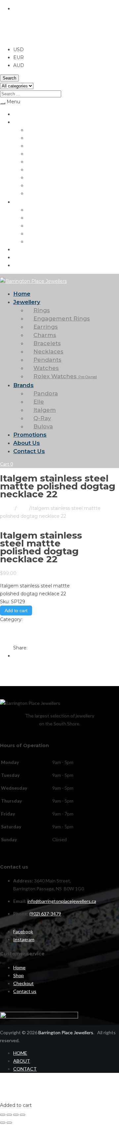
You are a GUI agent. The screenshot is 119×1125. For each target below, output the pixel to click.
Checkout (23, 983)
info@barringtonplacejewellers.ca (61, 901)
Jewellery (23, 122)
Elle (30, 217)
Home (19, 114)
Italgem (34, 225)
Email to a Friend (19, 635)
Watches (35, 185)
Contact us (24, 991)
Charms (34, 153)
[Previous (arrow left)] (2, 1123)
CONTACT (25, 1069)
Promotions (25, 249)
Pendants (36, 177)
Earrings (34, 146)
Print (5, 627)
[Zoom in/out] (2, 1115)
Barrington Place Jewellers (65, 1032)
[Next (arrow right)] (9, 1123)
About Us (23, 257)
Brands (20, 202)
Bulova (33, 241)
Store (23, 508)
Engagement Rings (45, 138)
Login (5, 1097)
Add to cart (16, 610)
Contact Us (25, 265)
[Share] (16, 1115)
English (21, 9)
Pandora (35, 210)
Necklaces (37, 169)
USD (5, 37)
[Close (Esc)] (22, 1115)
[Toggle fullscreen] (9, 1115)
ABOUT (21, 1061)
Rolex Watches (49, 193)
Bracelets (36, 161)
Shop (18, 975)
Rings (32, 130)
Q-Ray (33, 233)
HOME (20, 1053)
